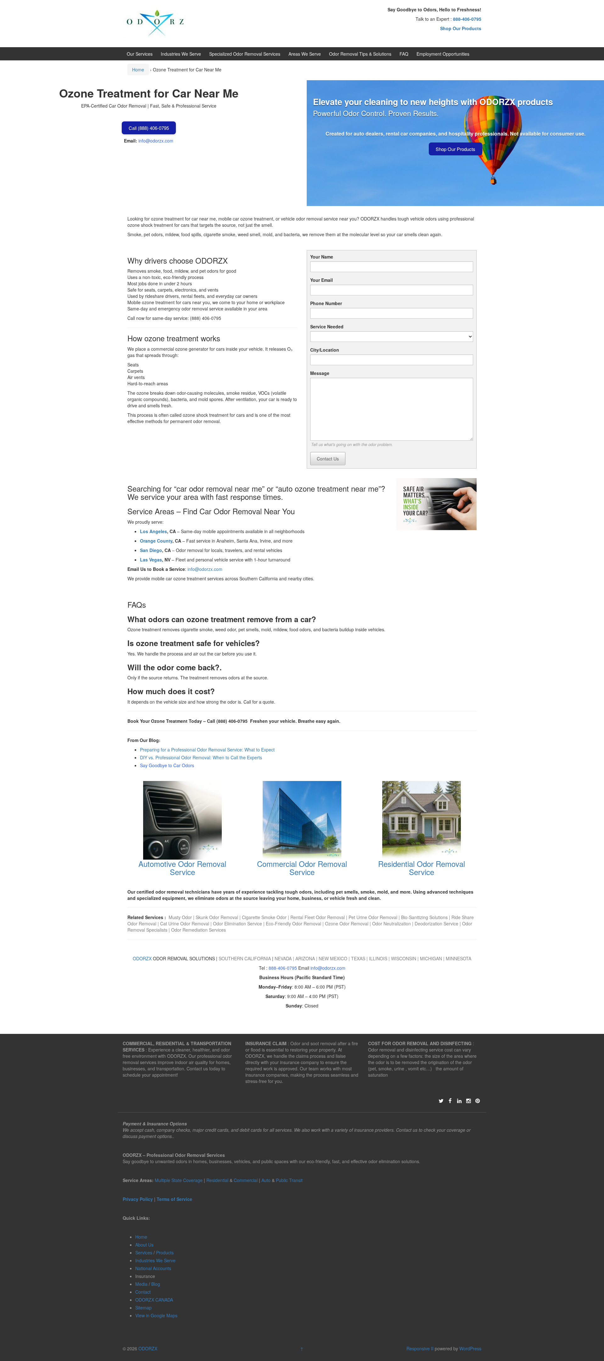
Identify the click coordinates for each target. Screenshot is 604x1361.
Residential (217, 1180)
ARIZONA (305, 958)
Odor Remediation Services (198, 930)
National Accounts (153, 1268)
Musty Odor (181, 917)
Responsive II (419, 1348)
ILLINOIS (378, 958)
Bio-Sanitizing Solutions (424, 917)
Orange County (156, 541)
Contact (143, 1292)
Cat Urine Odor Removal (184, 923)
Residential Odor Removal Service (421, 867)
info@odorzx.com (155, 140)
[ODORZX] (157, 23)
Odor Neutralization (391, 923)
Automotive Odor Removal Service (182, 867)
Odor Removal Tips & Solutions (360, 54)
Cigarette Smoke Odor (265, 917)
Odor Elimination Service (237, 923)
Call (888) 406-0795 (149, 128)
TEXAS (358, 958)
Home (138, 69)
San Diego (151, 550)
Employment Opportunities (443, 54)
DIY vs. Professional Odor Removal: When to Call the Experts (201, 757)
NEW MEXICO (333, 958)
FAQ (404, 54)
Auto (266, 1180)
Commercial (246, 1180)
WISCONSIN (403, 958)
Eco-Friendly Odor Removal (293, 923)
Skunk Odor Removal (217, 917)
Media (141, 1284)
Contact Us (328, 458)
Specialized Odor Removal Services (244, 54)
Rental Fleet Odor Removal (318, 917)
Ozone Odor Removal (346, 923)
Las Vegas (151, 559)
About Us (144, 1244)
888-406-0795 (283, 968)
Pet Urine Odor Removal (373, 917)
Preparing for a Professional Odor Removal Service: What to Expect (207, 749)
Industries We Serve (181, 54)
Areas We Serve (304, 54)
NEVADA (283, 958)
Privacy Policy (138, 1199)
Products (165, 1252)
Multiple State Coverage (179, 1180)
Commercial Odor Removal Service (302, 867)
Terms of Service (174, 1199)
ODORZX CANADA (154, 1300)
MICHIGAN (431, 958)
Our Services (140, 54)
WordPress (470, 1348)
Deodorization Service (436, 923)
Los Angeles (153, 531)
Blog (155, 1284)
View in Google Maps (156, 1315)
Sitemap (143, 1307)
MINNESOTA (458, 958)
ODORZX (142, 958)
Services (143, 1252)
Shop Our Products (455, 149)
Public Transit (289, 1180)
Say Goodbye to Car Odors (167, 765)
